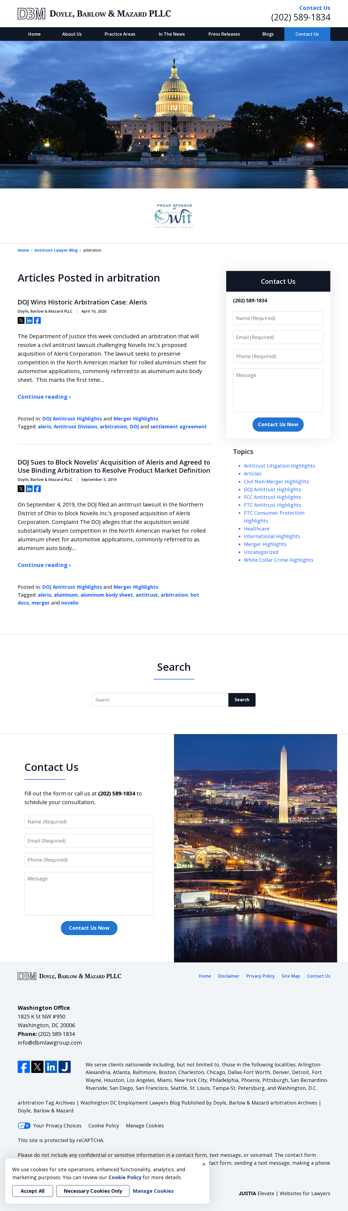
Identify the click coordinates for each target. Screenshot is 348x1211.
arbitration (113, 426)
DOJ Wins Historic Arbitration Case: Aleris (82, 302)
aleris (44, 426)
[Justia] (64, 1067)
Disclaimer (229, 976)
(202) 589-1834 (300, 17)
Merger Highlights (135, 418)
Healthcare (256, 528)
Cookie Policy (103, 1125)
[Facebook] (24, 1067)
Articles (253, 473)
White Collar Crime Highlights (278, 560)
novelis (69, 602)
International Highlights (272, 536)
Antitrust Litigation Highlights (279, 465)
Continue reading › (44, 396)
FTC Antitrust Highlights (272, 505)
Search (242, 700)
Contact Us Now (278, 424)
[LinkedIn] (51, 1067)
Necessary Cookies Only (93, 1191)
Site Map (291, 976)
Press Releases (224, 34)
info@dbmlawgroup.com (50, 1042)
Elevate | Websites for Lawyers (284, 1193)
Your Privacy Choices (57, 1125)
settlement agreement (178, 426)
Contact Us (307, 34)
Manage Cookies (145, 1125)
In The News (172, 34)
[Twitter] (37, 1067)
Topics (243, 451)
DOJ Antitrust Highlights (72, 418)
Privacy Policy (260, 976)
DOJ (134, 426)
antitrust (147, 594)
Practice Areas (120, 34)
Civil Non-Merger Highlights (276, 481)
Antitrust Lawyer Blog (56, 250)
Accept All (33, 1191)
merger (41, 602)
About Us (72, 34)
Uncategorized (261, 552)
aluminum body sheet (106, 594)
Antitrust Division (75, 426)
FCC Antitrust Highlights (272, 497)
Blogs (268, 34)
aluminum (66, 594)
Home (34, 34)
